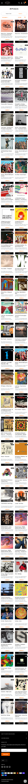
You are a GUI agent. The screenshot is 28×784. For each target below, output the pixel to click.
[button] (25, 17)
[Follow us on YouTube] (10, 767)
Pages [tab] (20, 13)
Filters (19, 17)
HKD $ (3, 760)
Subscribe (5, 754)
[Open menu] (2, 2)
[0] (24, 3)
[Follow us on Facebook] (2, 767)
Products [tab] (8, 13)
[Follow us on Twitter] (5, 767)
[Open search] (19, 3)
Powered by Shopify (5, 781)
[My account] (21, 3)
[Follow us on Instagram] (7, 767)
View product (7, 41)
